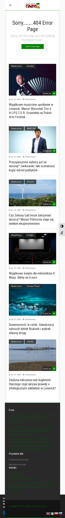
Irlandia (30, 66)
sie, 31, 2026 (16, 99)
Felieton (30, 181)
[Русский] (61, 513)
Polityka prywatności (18, 459)
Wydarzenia (16, 66)
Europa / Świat (33, 286)
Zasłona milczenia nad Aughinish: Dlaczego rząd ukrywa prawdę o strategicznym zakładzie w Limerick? (32, 384)
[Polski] (56, 513)
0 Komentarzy (30, 99)
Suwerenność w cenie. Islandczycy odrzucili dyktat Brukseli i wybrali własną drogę (31, 329)
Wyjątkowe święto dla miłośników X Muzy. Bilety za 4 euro (32, 275)
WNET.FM (31, 128)
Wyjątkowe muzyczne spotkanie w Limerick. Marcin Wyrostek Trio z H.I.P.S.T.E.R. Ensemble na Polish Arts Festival (31, 111)
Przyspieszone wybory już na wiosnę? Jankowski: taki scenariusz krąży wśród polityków (32, 166)
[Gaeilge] (52, 513)
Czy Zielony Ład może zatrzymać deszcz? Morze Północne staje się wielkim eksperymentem (31, 219)
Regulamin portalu (17, 464)
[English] (48, 513)
